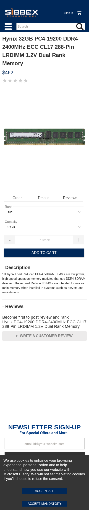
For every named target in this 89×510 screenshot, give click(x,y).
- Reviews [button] (13, 306)
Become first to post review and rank (44, 322)
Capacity (11, 221)
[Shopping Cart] (78, 10)
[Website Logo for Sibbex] (22, 12)
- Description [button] (16, 267)
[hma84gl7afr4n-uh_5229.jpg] (44, 139)
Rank (8, 206)
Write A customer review (46, 336)
